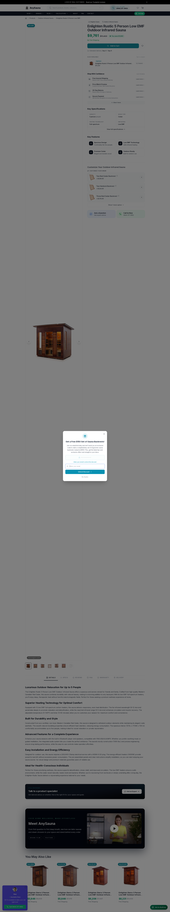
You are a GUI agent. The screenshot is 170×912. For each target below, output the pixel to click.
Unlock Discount (84, 472)
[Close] (104, 434)
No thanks (85, 477)
